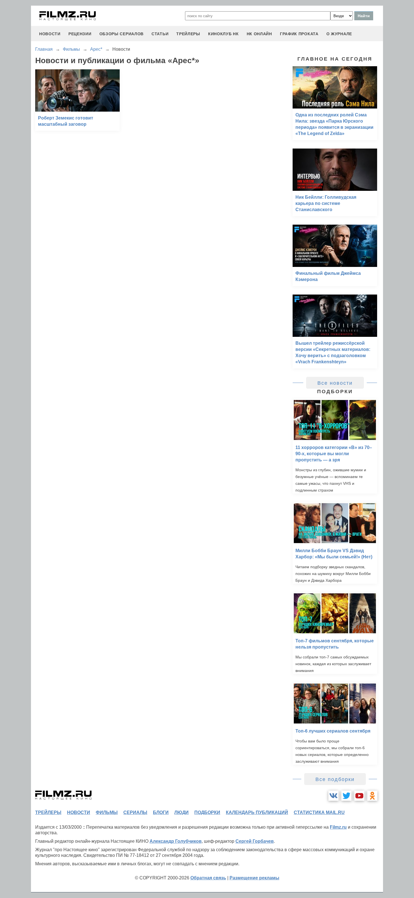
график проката (299, 34)
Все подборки (335, 779)
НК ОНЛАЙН (259, 34)
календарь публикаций (257, 812)
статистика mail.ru (319, 812)
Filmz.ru (338, 827)
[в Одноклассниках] (372, 796)
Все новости (335, 383)
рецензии (80, 34)
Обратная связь (208, 877)
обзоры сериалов (121, 34)
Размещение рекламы (254, 877)
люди (181, 812)
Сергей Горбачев (254, 841)
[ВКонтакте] (333, 796)
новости (50, 34)
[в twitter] (346, 796)
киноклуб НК (223, 34)
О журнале (339, 34)
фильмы (107, 812)
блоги (161, 812)
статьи (160, 34)
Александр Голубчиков (176, 841)
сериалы (135, 812)
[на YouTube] (359, 796)
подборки (207, 812)
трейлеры (188, 34)
